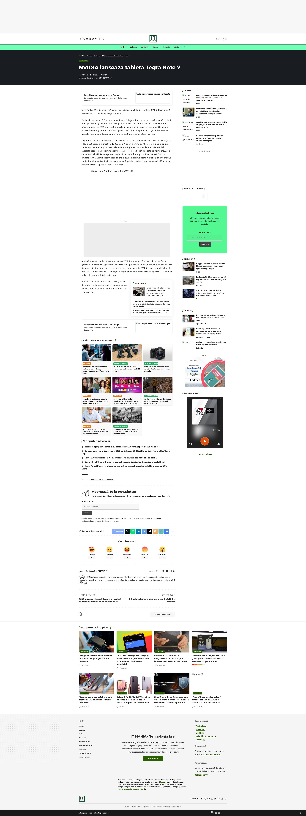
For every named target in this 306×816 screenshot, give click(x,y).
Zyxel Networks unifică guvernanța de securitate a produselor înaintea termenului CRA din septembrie (171, 700)
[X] (83, 39)
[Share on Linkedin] (138, 531)
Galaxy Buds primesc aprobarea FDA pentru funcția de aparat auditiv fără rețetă (209, 138)
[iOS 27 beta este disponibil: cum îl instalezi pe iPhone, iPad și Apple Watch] (188, 318)
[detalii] (163, 782)
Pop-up (200, 454)
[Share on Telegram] (144, 531)
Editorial (199, 348)
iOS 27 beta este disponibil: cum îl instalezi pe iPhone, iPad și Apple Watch (210, 317)
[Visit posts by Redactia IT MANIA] (82, 571)
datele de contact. (211, 754)
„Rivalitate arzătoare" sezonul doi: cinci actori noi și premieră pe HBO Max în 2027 (95, 401)
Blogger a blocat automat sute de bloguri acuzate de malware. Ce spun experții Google (210, 266)
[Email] (155, 531)
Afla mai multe (153, 758)
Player (209, 454)
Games (199, 285)
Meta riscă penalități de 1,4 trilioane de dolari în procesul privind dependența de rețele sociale (211, 111)
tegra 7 (110, 480)
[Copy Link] (161, 531)
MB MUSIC (200, 729)
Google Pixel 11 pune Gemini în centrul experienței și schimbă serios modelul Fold (125, 462)
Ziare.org (200, 739)
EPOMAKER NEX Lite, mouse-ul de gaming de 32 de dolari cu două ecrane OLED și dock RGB (208, 658)
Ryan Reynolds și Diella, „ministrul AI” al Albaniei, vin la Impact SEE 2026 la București (125, 401)
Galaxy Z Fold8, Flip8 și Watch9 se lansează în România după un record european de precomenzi (133, 700)
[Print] (166, 531)
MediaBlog (201, 726)
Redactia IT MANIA (98, 75)
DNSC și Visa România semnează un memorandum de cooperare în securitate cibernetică (211, 97)
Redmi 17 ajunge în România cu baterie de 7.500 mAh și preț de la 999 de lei (122, 447)
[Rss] (102, 39)
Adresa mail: (87, 501)
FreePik (142, 789)
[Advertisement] (153, 16)
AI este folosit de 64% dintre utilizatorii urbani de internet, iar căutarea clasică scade (210, 292)
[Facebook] (80, 39)
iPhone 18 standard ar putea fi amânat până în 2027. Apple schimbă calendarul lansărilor (206, 700)
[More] (172, 531)
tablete (101, 480)
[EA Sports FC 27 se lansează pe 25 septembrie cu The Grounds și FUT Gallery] (188, 280)
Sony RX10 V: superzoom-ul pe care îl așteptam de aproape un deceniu (157, 369)
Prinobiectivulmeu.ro (206, 736)
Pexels (120, 789)
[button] (213, 39)
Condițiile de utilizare (115, 518)
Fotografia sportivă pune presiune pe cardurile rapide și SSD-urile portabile (95, 658)
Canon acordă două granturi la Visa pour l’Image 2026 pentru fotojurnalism (126, 431)
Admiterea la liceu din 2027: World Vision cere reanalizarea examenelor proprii (95, 431)
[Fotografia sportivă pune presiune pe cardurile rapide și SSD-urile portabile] (96, 641)
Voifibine (200, 733)
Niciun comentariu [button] (164, 614)
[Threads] (99, 39)
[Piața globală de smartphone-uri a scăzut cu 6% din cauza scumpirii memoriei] (96, 683)
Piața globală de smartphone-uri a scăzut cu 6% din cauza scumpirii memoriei (95, 700)
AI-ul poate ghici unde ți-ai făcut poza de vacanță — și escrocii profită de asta (157, 401)
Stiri (198, 104)
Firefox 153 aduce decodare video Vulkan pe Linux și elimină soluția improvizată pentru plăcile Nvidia (151, 304)
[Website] (157, 571)
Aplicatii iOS (201, 324)
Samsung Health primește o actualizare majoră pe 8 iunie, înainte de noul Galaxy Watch (208, 331)
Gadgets (83, 61)
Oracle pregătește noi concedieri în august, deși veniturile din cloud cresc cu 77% (211, 124)
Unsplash (127, 789)
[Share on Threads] (149, 531)
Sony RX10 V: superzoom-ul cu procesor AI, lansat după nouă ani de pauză (121, 458)
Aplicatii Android (203, 337)
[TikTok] (93, 39)
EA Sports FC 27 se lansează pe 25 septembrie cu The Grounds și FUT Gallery (211, 279)
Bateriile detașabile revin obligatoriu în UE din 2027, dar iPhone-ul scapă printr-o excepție (170, 658)
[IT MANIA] (153, 38)
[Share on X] (127, 531)
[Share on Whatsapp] (132, 531)
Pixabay (135, 789)
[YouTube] (87, 39)
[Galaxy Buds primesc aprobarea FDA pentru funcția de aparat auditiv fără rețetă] (188, 138)
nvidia (93, 480)
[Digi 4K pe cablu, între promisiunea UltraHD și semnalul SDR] (188, 345)
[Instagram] (90, 39)
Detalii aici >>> (201, 775)
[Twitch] (96, 39)
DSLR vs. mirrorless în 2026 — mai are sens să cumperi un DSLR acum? (126, 369)
